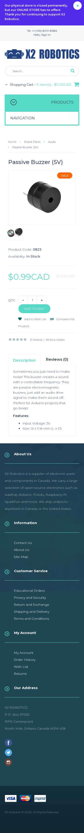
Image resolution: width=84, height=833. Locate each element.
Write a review (55, 339)
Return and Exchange (31, 604)
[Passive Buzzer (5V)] (42, 197)
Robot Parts (32, 142)
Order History (24, 660)
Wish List (21, 667)
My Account (23, 653)
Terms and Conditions (31, 618)
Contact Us (23, 543)
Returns (20, 674)
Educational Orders (29, 590)
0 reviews (36, 339)
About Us (21, 550)
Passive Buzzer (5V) (25, 147)
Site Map (21, 557)
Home (12, 142)
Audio (52, 142)
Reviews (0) (57, 359)
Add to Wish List (35, 319)
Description (24, 360)
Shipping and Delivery (31, 611)
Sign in (46, 34)
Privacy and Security (30, 597)
